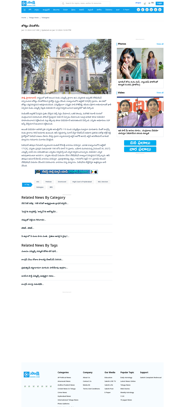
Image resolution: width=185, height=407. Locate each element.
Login (159, 3)
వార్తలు (36, 10)
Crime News (62, 393)
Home (23, 18)
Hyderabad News (64, 396)
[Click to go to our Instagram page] (151, 9)
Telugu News (125, 385)
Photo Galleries (63, 404)
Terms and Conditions (91, 389)
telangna (39, 187)
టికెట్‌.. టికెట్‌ (66, 228)
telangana (45, 18)
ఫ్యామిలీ (90, 10)
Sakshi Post (109, 389)
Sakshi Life (109, 385)
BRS (51, 187)
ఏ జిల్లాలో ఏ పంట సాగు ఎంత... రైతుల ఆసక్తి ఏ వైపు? (64, 236)
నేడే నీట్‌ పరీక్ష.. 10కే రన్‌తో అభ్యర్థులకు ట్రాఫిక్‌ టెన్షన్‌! (65, 203)
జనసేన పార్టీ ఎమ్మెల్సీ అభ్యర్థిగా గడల (63, 276)
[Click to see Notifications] (144, 3)
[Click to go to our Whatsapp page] (142, 9)
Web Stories (125, 389)
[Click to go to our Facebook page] (138, 9)
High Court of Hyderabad (82, 182)
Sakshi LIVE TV (110, 381)
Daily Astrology (126, 378)
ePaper (138, 3)
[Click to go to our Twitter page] (147, 9)
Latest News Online (128, 381)
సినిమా (65, 10)
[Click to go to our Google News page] (159, 9)
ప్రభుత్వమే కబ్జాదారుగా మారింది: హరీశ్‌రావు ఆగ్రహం (66, 268)
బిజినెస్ (81, 10)
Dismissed (62, 182)
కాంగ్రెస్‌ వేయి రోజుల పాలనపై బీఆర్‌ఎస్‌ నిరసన (64, 259)
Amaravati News (64, 381)
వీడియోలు (109, 10)
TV (152, 3)
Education (108, 378)
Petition (49, 182)
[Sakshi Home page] (28, 3)
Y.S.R (122, 396)
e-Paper (126, 10)
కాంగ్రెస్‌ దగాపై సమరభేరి (65, 284)
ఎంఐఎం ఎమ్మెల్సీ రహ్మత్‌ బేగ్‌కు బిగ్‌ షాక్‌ (64, 251)
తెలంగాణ (56, 10)
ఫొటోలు (99, 10)
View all (160, 44)
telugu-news (34, 18)
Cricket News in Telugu (67, 389)
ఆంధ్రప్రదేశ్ (46, 10)
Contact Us (87, 381)
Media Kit (86, 385)
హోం (30, 10)
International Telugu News (68, 400)
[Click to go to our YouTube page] (155, 9)
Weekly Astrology (127, 393)
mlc (37, 182)
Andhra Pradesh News (66, 385)
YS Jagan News (126, 400)
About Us (86, 378)
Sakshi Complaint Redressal (150, 378)
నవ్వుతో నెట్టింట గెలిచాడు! (66, 220)
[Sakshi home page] (32, 374)
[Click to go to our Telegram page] (46, 386)
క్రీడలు (73, 10)
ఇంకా (117, 10)
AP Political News (64, 378)
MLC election (103, 182)
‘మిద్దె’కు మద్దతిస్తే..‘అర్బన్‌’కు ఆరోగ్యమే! (66, 211)
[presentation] (120, 63)
